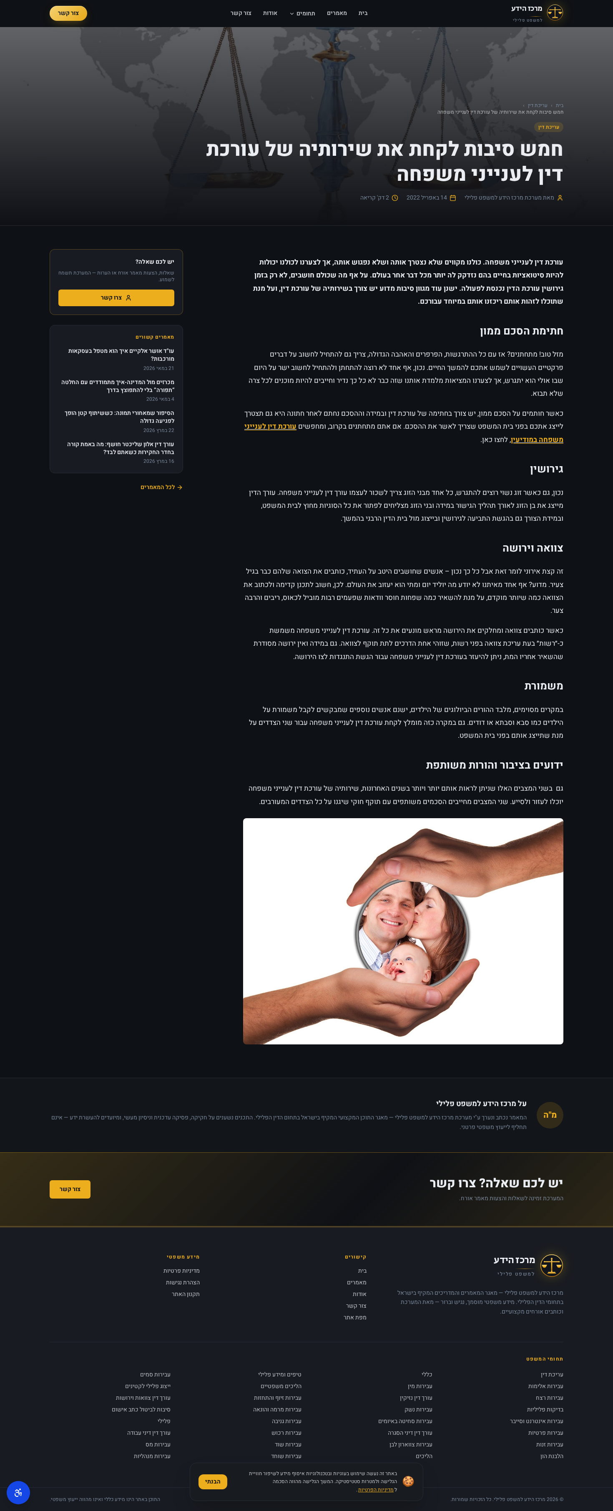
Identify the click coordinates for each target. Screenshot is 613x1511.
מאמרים (337, 13)
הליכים (424, 1456)
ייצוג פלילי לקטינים (148, 1386)
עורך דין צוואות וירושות (143, 1398)
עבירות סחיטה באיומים (405, 1421)
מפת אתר (355, 1317)
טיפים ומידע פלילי (279, 1374)
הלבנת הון (551, 1456)
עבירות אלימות (545, 1386)
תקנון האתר (186, 1294)
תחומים (305, 14)
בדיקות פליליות (545, 1409)
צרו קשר (111, 297)
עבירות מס (158, 1444)
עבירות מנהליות (152, 1456)
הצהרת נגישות (183, 1282)
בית (363, 13)
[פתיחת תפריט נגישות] (18, 1492)
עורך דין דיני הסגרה (410, 1433)
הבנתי (213, 1481)
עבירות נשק (418, 1409)
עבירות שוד (288, 1444)
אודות (270, 13)
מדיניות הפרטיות (376, 1490)
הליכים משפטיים (281, 1386)
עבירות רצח (549, 1398)
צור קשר (241, 13)
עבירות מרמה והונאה (277, 1409)
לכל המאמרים (158, 487)
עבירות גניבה (286, 1421)
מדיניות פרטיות (181, 1270)
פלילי (164, 1421)
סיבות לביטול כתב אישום (141, 1409)
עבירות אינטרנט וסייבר (536, 1421)
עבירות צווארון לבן (410, 1444)
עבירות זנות (549, 1444)
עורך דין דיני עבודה (149, 1433)
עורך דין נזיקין (416, 1398)
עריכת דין (538, 105)
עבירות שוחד (286, 1456)
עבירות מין (420, 1386)
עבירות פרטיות (545, 1433)
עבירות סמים (155, 1374)
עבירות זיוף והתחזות (277, 1398)
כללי (427, 1374)
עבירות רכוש (286, 1433)
